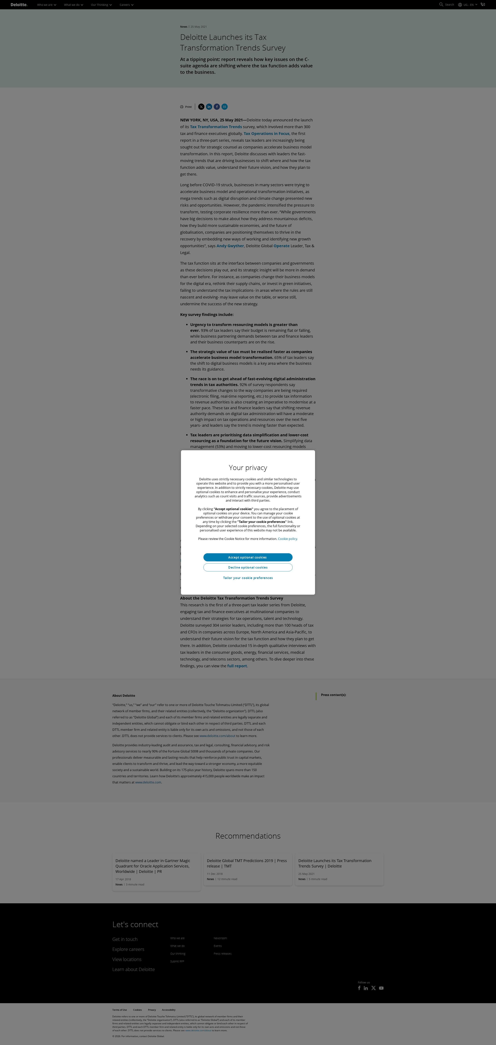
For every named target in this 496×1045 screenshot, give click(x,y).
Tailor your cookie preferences (248, 578)
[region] (248, 522)
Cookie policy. (288, 539)
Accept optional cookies (248, 557)
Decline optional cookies (248, 567)
